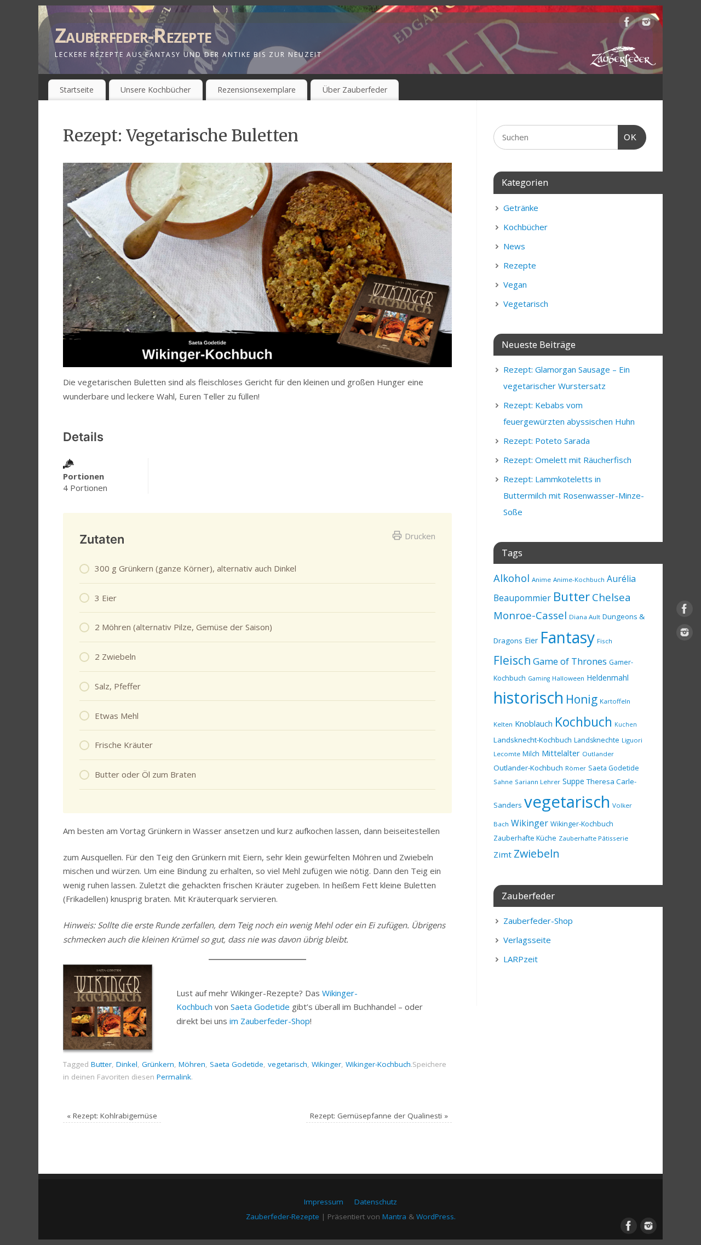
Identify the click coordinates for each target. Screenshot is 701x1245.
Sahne (503, 782)
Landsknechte (596, 740)
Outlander (598, 754)
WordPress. (436, 1216)
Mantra (394, 1216)
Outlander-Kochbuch (528, 768)
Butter (101, 1064)
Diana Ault (584, 617)
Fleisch (512, 660)
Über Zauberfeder (355, 89)
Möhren (192, 1064)
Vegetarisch (525, 303)
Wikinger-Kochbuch (378, 1064)
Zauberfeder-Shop (538, 920)
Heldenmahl (608, 677)
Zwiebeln (537, 853)
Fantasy (567, 637)
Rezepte (519, 265)
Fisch (604, 641)
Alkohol (511, 578)
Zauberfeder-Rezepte (133, 35)
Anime (541, 579)
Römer (575, 768)
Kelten (503, 724)
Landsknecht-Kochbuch (532, 740)
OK (627, 137)
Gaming (539, 678)
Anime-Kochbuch (579, 579)
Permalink (174, 1077)
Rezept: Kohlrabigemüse (112, 1116)
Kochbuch (583, 721)
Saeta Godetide (260, 1006)
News (514, 246)
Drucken (420, 535)
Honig (581, 699)
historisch (528, 697)
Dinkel (126, 1064)
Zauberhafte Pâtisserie (593, 838)
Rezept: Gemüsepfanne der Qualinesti (379, 1116)
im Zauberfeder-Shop (269, 1020)
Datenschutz (375, 1202)
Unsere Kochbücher (155, 89)
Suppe (573, 781)
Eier (531, 640)
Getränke (520, 207)
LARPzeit (520, 958)
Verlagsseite (527, 939)
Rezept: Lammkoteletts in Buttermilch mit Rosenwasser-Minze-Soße (573, 495)
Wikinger (326, 1064)
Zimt (502, 854)
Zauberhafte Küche (524, 838)
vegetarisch (287, 1064)
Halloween (568, 678)
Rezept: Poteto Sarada (546, 440)
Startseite (77, 89)
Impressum (323, 1202)
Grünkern (158, 1064)
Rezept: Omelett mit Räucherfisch (567, 459)
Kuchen (625, 724)
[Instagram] (646, 24)
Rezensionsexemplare (256, 89)
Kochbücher (525, 226)
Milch (530, 753)
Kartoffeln (615, 701)
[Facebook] (627, 24)
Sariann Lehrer (537, 782)
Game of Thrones (570, 661)
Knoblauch (534, 723)
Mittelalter (561, 752)
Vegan (515, 284)
